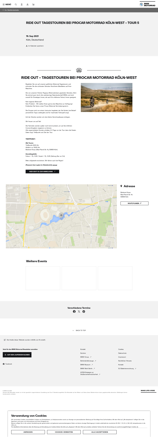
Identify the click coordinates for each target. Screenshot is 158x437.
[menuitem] (11, 10)
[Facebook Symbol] (74, 311)
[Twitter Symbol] (79, 311)
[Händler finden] (22, 4)
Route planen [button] (133, 203)
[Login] (27, 4)
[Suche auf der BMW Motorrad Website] (16, 4)
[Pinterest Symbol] (83, 311)
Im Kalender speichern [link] (36, 46)
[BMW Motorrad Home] (147, 4)
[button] (7, 4)
